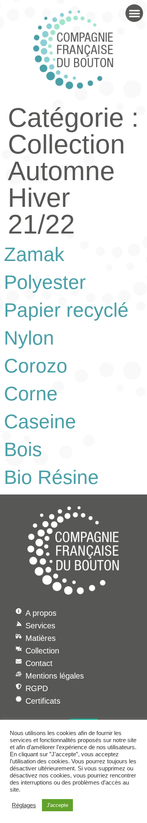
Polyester (45, 282)
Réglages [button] (24, 805)
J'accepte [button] (57, 805)
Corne (31, 394)
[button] (134, 13)
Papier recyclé (66, 310)
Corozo (35, 366)
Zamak (34, 254)
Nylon (29, 338)
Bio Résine (51, 477)
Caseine (40, 421)
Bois (23, 449)
